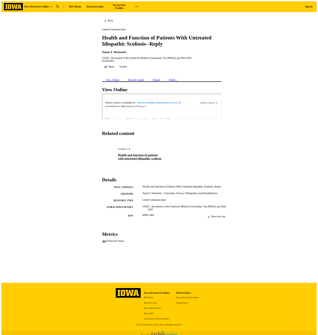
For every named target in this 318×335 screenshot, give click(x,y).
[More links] (137, 7)
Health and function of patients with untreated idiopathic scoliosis (139, 156)
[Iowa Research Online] (13, 6)
